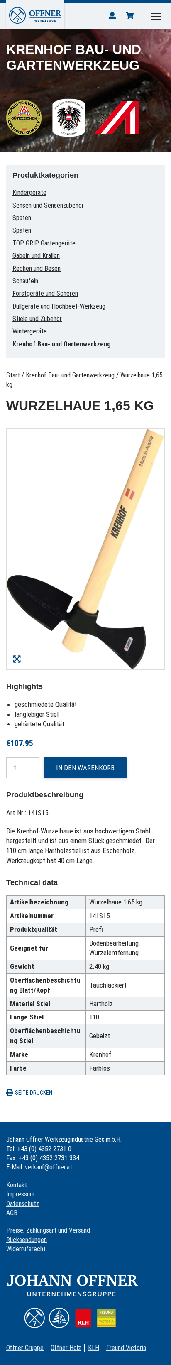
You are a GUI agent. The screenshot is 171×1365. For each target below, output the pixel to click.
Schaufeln (25, 281)
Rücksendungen (26, 1240)
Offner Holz (66, 1348)
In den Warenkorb (85, 768)
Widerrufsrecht (26, 1249)
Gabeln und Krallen (36, 256)
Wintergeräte (29, 331)
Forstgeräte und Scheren (45, 293)
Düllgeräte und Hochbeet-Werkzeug (58, 306)
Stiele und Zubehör (37, 319)
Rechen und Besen (36, 268)
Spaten (21, 218)
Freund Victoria (126, 1348)
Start (13, 375)
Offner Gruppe (25, 1348)
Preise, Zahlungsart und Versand (48, 1230)
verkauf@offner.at (48, 1167)
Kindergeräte (29, 192)
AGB (11, 1213)
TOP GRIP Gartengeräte (44, 243)
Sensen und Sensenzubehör (48, 205)
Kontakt (16, 1185)
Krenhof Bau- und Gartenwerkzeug (61, 344)
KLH (93, 1348)
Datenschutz (22, 1204)
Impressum (20, 1194)
